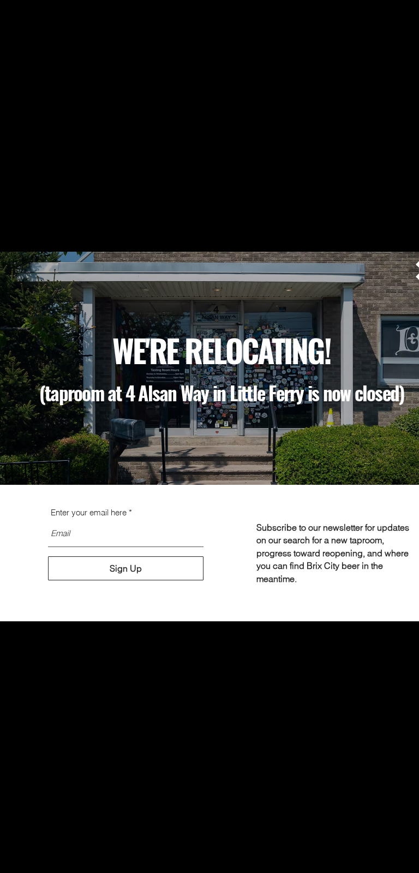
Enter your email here (89, 512)
